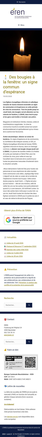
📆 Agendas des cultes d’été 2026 (16, 250)
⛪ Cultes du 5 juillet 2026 (13, 253)
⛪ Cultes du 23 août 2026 (13, 243)
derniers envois (12, 417)
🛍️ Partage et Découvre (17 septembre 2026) (20, 246)
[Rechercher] (29, 305)
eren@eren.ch (9, 335)
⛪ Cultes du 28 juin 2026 (13, 256)
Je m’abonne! (9, 404)
